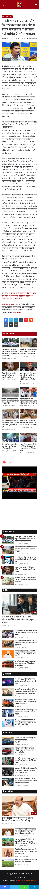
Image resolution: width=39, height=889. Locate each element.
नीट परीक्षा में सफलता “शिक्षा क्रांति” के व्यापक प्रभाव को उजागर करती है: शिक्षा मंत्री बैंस (25, 653)
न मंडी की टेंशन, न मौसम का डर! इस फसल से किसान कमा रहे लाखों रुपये (26, 860)
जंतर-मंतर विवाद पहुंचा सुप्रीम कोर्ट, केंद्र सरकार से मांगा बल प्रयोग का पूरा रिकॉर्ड (9, 446)
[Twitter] (11, 320)
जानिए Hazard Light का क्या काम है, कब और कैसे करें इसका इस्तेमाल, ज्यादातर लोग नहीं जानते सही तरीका (26, 781)
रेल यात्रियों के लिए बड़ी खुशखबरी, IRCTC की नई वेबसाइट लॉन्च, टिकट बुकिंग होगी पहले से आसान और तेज (26, 701)
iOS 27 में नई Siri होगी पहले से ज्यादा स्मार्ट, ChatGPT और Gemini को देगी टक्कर (25, 681)
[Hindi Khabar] (19, 4)
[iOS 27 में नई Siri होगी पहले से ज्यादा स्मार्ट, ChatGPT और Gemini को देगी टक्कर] (8, 682)
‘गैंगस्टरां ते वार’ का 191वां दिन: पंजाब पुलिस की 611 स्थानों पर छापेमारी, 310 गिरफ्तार (9, 375)
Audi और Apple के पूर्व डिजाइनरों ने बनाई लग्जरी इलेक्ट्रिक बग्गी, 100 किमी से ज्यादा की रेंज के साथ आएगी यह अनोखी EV (26, 691)
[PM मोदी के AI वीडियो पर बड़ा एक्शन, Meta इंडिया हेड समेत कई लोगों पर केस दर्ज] (8, 560)
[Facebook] (6, 320)
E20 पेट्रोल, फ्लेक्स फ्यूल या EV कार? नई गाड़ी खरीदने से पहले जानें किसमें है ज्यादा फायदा (26, 760)
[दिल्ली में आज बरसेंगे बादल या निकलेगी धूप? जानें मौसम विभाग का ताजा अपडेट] (10, 392)
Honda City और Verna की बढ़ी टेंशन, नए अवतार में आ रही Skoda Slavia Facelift (26, 740)
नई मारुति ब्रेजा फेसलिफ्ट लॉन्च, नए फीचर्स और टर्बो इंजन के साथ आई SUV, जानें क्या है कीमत (25, 750)
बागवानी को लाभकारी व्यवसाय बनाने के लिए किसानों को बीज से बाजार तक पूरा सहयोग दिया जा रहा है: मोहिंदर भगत (25, 831)
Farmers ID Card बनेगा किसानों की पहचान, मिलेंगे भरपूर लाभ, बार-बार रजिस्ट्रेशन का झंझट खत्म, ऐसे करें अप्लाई (26, 841)
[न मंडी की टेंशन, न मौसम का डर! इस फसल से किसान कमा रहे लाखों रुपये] (8, 863)
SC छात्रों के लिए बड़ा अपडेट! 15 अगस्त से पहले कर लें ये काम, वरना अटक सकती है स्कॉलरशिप (26, 643)
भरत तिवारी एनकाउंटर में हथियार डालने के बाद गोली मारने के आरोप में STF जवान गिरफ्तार (28, 351)
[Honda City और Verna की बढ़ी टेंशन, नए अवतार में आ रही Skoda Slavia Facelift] (8, 741)
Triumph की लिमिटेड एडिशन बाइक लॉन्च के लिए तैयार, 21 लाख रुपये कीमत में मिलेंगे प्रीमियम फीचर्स (26, 770)
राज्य (11, 17)
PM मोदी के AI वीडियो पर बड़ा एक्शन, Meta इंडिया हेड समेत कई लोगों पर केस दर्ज (25, 559)
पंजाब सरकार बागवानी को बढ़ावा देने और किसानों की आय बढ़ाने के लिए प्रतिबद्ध (17, 819)
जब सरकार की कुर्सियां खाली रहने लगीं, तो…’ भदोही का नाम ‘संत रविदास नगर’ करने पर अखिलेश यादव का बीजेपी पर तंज (28, 377)
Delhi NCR (5, 17)
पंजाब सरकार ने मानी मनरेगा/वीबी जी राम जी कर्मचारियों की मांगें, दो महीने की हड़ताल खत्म (28, 422)
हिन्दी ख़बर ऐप (17, 312)
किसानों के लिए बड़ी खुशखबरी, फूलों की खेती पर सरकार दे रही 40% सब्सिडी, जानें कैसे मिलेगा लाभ (26, 851)
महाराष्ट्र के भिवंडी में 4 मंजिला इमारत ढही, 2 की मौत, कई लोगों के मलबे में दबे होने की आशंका (26, 579)
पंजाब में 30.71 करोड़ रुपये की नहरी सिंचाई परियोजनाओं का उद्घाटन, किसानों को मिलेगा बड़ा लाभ (28, 447)
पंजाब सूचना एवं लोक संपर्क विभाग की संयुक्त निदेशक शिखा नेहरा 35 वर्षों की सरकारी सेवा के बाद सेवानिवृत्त (10, 352)
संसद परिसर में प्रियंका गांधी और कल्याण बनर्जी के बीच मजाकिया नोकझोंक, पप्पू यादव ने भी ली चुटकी (10, 423)
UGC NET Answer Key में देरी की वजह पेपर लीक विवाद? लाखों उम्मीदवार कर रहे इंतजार (26, 632)
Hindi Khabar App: (8, 304)
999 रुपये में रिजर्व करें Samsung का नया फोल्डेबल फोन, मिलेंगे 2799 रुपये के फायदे (26, 712)
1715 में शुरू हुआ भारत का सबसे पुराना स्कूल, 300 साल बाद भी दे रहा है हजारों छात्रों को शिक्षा (25, 663)
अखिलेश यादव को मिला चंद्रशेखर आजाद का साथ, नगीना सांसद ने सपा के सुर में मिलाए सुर (28, 401)
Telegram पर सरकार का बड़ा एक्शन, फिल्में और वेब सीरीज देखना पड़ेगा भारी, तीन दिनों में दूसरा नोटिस (25, 722)
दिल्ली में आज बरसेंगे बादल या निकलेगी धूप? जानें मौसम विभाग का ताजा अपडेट (10, 401)
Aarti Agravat (7, 39)
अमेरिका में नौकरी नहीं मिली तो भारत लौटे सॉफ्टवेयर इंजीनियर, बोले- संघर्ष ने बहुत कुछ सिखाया (18, 619)
